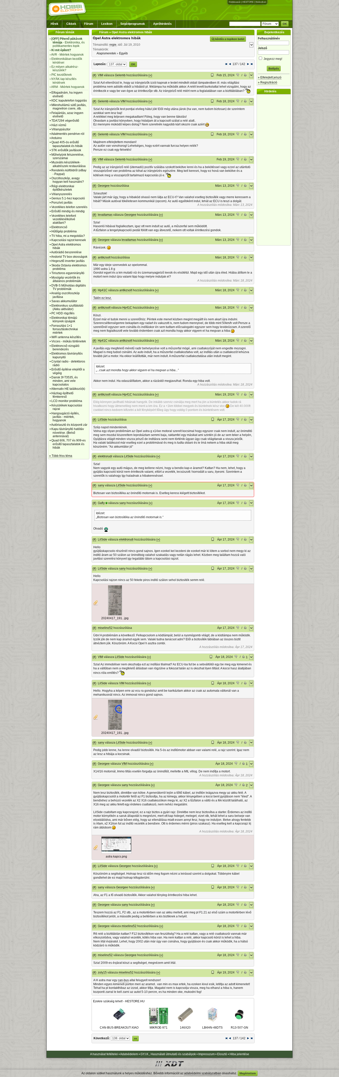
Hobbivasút (234, 2)
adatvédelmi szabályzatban (202, 1073)
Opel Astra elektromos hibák (117, 38)
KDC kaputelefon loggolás (69, 100)
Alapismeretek (106, 53)
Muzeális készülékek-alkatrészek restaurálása (68, 164)
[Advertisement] (275, 169)
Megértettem (247, 1073)
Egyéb (123, 53)
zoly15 (102, 972)
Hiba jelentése (239, 1054)
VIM (100, 75)
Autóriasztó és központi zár (69, 425)
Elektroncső (59, 227)
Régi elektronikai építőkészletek (62, 187)
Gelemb (120, 75)
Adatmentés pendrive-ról (67, 134)
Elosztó (222, 1054)
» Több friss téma (60, 456)
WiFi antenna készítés (66, 337)
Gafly (101, 503)
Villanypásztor (60, 129)
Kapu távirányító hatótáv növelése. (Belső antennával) (67, 432)
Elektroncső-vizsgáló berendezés (65, 347)
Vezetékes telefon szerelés (69, 207)
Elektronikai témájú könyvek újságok (64, 319)
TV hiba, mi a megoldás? (68, 236)
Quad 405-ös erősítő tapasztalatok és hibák (67, 144)
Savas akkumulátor (64, 301)
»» (135, 1038)
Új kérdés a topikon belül (228, 38)
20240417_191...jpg (115, 618)
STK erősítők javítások (66, 150)
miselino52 (105, 628)
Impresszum (206, 1054)
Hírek (54, 24)
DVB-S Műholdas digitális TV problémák (68, 287)
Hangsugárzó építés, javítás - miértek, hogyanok (65, 417)
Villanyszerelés (61, 194)
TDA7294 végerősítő (65, 120)
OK (285, 23)
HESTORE (248, 2)
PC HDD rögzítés (62, 313)
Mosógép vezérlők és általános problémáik (66, 279)
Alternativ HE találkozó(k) (68, 389)
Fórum (88, 24)
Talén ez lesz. (102, 298)
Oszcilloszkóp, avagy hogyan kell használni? (67, 180)
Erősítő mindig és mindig (68, 211)
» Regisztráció (267, 82)
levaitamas (105, 214)
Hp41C (102, 290)
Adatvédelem (129, 1054)
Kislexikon (261, 2)
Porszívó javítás (61, 202)
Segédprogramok (132, 24)
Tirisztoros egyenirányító (67, 273)
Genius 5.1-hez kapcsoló (68, 198)
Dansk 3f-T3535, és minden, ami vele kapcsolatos (64, 381)
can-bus (123, 980)
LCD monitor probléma (66, 401)
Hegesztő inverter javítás (68, 261)
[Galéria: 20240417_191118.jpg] (115, 614)
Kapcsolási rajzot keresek (68, 240)
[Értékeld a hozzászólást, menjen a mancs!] (238, 75)
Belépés (274, 68)
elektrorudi (105, 456)
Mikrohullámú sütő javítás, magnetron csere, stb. (68, 106)
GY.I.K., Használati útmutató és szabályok (168, 1054)
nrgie (112, 44)
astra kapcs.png (116, 856)
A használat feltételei (104, 1054)
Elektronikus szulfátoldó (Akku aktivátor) (67, 307)
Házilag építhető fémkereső (62, 395)
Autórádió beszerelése (66, 252)
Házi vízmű (58, 125)
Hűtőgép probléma (64, 231)
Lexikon (106, 24)
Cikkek (71, 24)
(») (150, 75)
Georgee (104, 185)
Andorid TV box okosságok (69, 256)
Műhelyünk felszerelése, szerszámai (67, 156)
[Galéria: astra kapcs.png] (116, 852)
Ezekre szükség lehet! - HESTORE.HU (119, 1001)
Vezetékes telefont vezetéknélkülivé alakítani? (63, 219)
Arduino (56, 138)
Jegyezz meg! (272, 59)
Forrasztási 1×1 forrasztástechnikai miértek (64, 329)
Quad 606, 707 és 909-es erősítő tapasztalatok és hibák (68, 444)
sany (101, 485)
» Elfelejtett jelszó (269, 77)
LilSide (102, 419)
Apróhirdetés (162, 24)
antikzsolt (104, 257)
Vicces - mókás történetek (68, 341)
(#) (94, 75)
